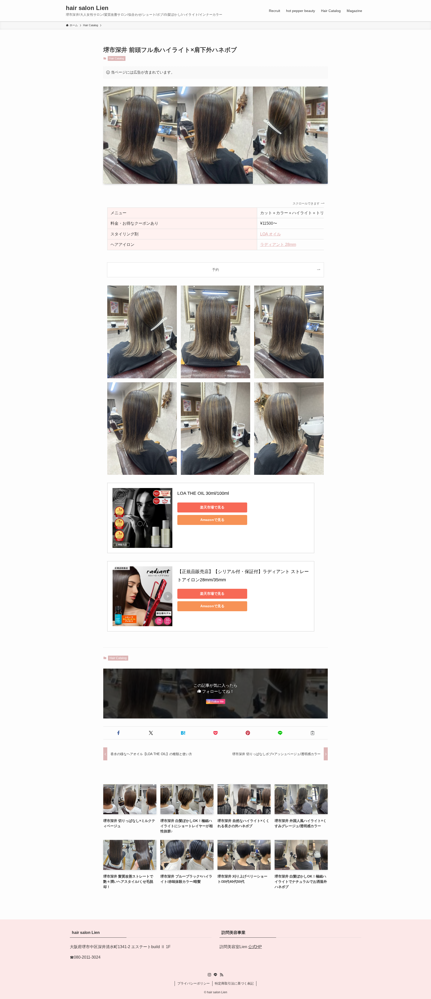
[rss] (221, 975)
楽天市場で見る (212, 507)
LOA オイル (270, 234)
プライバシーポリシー (193, 983)
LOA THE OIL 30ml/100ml (203, 493)
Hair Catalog (116, 58)
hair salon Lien (87, 8)
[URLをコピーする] (312, 733)
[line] (215, 975)
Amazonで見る (212, 520)
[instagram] (209, 975)
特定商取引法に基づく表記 (234, 983)
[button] (118, 733)
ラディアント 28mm (278, 244)
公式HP (255, 947)
